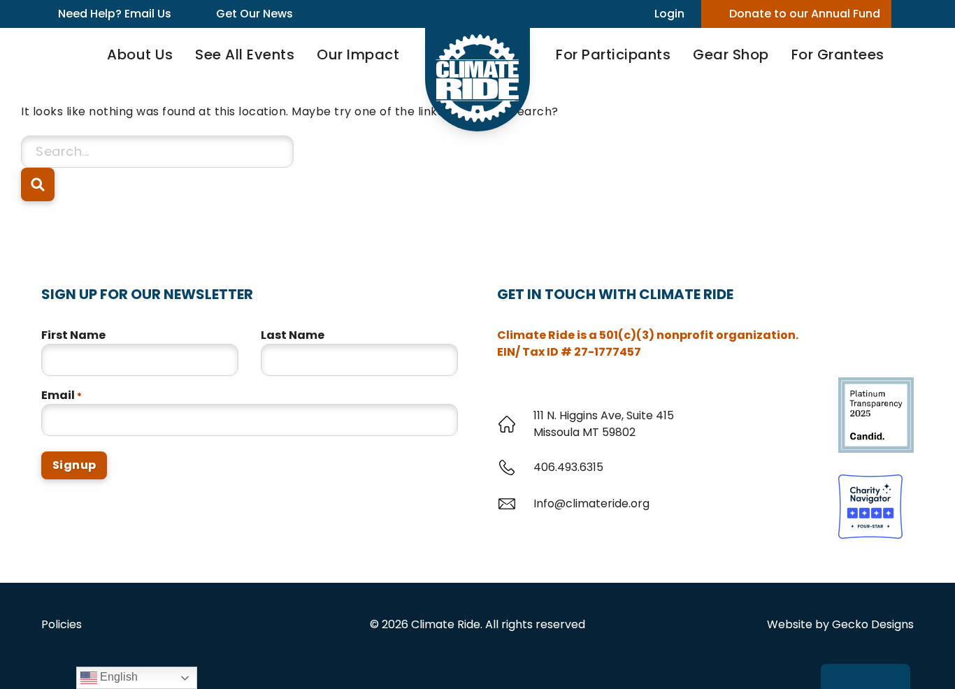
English (117, 677)
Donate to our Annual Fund (804, 14)
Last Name (292, 335)
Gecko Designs (873, 624)
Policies (61, 624)
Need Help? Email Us (114, 14)
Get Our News (254, 14)
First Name (73, 335)
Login (669, 14)
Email (61, 395)
